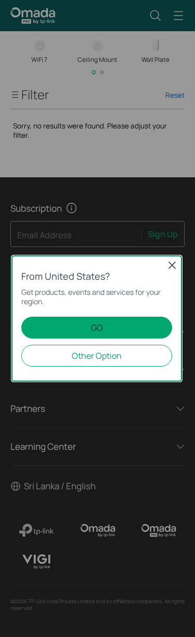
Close (172, 265)
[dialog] (97, 318)
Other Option (97, 355)
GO (97, 327)
